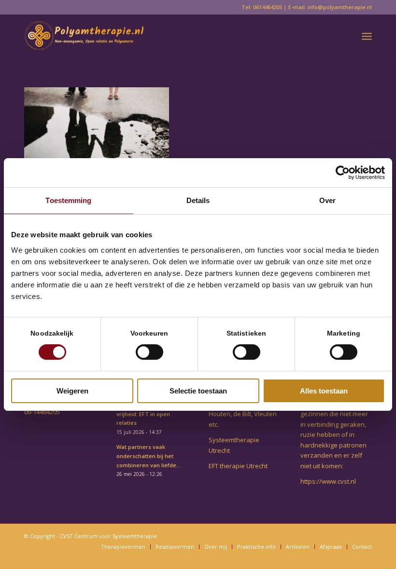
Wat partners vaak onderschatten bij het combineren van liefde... (148, 456)
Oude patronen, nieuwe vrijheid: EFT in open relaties (147, 414)
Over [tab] (327, 200)
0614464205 (267, 7)
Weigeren (72, 391)
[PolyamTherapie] (84, 36)
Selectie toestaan (198, 391)
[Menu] (367, 36)
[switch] (149, 352)
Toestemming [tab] (68, 200)
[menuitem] (367, 36)
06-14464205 (42, 411)
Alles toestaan (324, 391)
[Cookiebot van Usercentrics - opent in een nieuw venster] (342, 172)
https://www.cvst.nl (328, 481)
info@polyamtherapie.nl (340, 7)
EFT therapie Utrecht (238, 465)
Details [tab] (198, 200)
